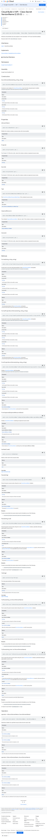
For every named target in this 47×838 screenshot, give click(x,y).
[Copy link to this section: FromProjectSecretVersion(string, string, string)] (27, 362)
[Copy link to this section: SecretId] (7, 167)
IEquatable (10, 53)
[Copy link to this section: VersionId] (7, 233)
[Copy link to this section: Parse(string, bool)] (12, 518)
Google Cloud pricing (5, 819)
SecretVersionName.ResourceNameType (11, 197)
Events (37, 819)
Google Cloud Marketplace (6, 821)
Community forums (16, 818)
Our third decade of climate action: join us (31, 830)
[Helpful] (43, 9)
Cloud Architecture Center (29, 824)
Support (14, 819)
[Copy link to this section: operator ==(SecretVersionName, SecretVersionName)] (31, 714)
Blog (36, 818)
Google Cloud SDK (8, 5)
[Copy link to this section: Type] (5, 189)
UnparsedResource (30, 547)
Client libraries (23, 5)
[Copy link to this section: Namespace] (10, 62)
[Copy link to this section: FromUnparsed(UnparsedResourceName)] (24, 412)
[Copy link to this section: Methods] (8, 256)
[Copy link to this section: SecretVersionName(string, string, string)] (24, 80)
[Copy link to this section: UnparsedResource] (13, 211)
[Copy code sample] (44, 31)
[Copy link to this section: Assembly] (8, 69)
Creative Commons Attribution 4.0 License (32, 808)
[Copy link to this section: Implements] (10, 50)
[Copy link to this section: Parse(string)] (9, 475)
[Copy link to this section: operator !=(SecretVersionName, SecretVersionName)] (31, 757)
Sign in (44, 1)
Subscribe (20, 832)
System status (15, 823)
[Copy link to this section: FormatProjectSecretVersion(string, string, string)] (29, 311)
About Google (3, 830)
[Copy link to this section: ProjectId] (7, 145)
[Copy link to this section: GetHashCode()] (11, 449)
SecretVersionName (16, 53)
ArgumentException (6, 548)
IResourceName (4, 53)
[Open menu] (2, 1)
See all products (4, 818)
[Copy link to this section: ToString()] (7, 573)
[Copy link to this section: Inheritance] (9, 43)
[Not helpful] (45, 9)
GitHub (25, 818)
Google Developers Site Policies (30, 809)
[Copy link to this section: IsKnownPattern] (11, 123)
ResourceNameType (14, 206)
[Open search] (30, 1)
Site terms (13, 830)
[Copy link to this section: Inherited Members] (16, 57)
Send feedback (41, 12)
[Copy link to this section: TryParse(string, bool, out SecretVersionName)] (27, 649)
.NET (16, 5)
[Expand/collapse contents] (7, 17)
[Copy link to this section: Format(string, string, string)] (17, 259)
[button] (23, 57)
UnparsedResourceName (12, 219)
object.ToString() (4, 596)
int (2, 466)
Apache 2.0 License (15, 809)
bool (3, 140)
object (2, 46)
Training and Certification (28, 826)
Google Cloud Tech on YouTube (39, 826)
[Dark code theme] (42, 31)
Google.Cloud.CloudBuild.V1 (6, 65)
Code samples (26, 822)
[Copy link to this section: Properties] (9, 119)
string (3, 100)
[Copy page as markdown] (27, 14)
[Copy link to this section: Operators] (9, 711)
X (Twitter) (37, 821)
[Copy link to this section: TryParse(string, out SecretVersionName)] (24, 600)
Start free (42, 4)
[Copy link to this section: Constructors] (11, 76)
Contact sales (3, 823)
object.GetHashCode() (5, 471)
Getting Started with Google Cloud (29, 820)
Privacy (8, 830)
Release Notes (15, 821)
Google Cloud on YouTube (40, 823)
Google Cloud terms (19, 830)
